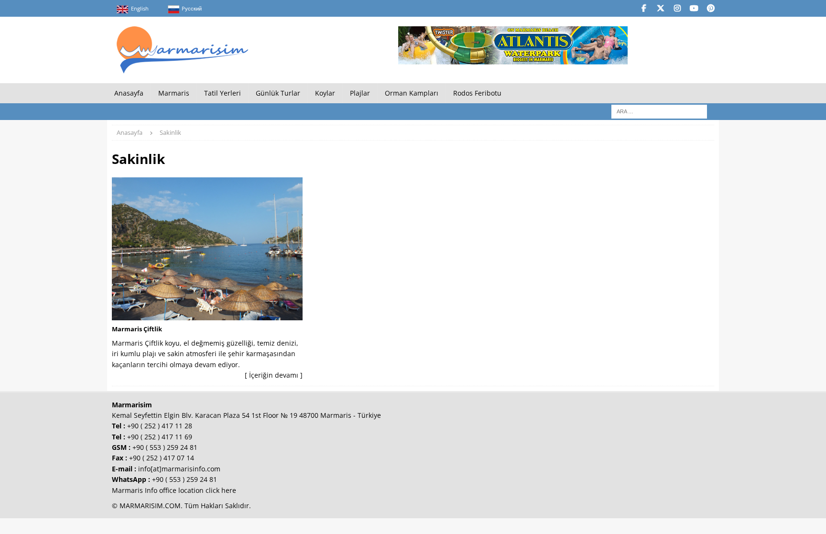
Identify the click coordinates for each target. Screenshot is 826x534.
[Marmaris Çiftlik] (207, 248)
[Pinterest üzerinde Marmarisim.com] (710, 8)
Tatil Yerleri (222, 93)
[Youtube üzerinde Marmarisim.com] (693, 8)
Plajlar (360, 93)
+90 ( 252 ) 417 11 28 (159, 425)
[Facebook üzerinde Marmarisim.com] (643, 8)
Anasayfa (128, 93)
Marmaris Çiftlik (137, 329)
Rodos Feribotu (477, 93)
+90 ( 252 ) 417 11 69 (159, 436)
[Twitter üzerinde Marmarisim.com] (660, 8)
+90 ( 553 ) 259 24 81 (164, 447)
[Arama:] (659, 111)
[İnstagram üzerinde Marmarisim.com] (677, 8)
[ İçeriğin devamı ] (274, 375)
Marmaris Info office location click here (174, 490)
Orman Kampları (411, 93)
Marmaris (173, 93)
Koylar (325, 93)
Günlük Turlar (278, 93)
